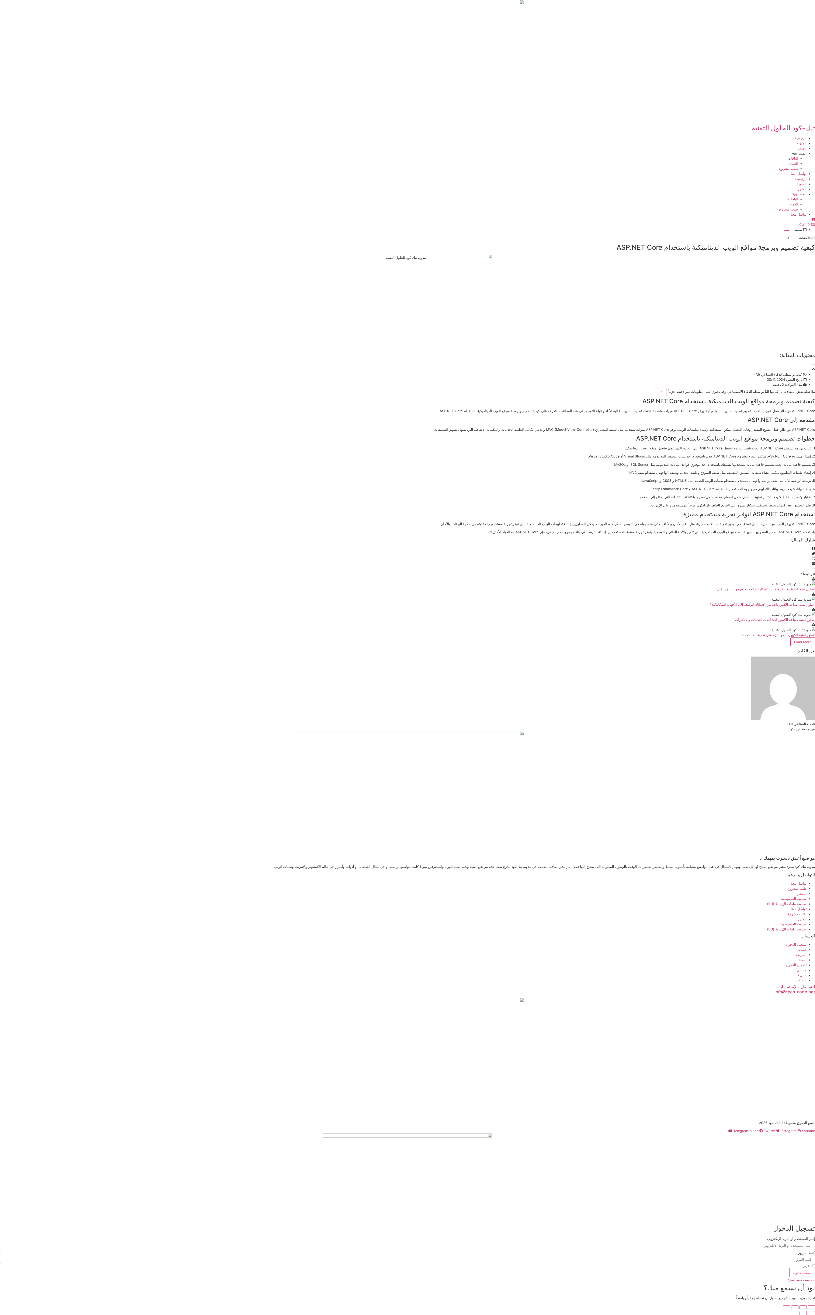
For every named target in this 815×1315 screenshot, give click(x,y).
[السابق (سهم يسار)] (811, 1313)
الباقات (793, 158)
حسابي (802, 949)
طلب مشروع (788, 168)
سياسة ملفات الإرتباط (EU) (787, 904)
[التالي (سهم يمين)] (803, 1313)
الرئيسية (801, 138)
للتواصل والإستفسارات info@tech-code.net (794, 989)
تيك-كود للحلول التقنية (783, 128)
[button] (407, 364)
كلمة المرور (806, 1252)
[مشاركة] (794, 1307)
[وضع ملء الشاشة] (803, 1307)
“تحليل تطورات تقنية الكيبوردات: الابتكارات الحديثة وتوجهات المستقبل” (765, 589)
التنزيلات (800, 954)
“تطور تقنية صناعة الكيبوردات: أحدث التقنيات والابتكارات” (774, 620)
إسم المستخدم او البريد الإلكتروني (791, 1238)
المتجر (802, 148)
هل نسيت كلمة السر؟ (801, 1280)
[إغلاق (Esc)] (786, 1307)
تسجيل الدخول (796, 944)
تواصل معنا (799, 174)
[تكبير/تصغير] (811, 1307)
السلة (803, 960)
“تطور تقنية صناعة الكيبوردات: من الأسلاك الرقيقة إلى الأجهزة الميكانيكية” (762, 604)
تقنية (787, 229)
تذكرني (807, 1266)
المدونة (802, 143)
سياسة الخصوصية (794, 899)
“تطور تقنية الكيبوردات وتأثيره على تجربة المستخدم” (778, 635)
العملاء (793, 163)
